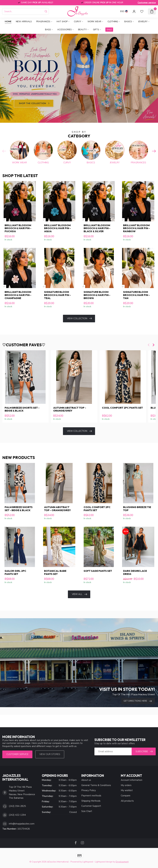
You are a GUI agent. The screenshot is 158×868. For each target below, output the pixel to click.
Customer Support (91, 805)
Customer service (147, 2)
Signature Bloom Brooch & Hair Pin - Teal (57, 294)
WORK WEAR (94, 21)
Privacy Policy (88, 790)
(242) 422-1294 (17, 814)
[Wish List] (141, 11)
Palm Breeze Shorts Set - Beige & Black (22, 409)
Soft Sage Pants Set (98, 570)
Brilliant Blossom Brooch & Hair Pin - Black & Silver (97, 228)
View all (77, 594)
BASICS (128, 21)
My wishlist (127, 790)
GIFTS (96, 29)
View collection (77, 318)
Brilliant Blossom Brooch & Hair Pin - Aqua (57, 228)
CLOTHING (113, 21)
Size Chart (86, 811)
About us (86, 780)
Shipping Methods (90, 800)
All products (127, 800)
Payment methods (91, 795)
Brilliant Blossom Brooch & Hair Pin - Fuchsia (18, 228)
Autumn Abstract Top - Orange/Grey (69, 409)
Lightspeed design (103, 861)
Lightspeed (87, 861)
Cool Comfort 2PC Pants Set (122, 407)
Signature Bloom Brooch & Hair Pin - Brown (97, 294)
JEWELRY (143, 21)
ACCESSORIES (64, 29)
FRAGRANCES (43, 21)
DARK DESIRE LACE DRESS (135, 572)
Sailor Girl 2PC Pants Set (15, 572)
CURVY (77, 21)
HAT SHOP (62, 21)
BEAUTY (82, 29)
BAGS (48, 29)
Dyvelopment (122, 861)
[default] (4, 220)
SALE (109, 29)
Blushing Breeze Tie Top (137, 509)
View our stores (49, 754)
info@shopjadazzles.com (21, 823)
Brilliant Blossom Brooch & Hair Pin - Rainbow (136, 228)
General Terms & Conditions (96, 785)
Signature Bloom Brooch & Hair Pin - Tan (136, 294)
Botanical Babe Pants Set (55, 572)
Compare (125, 795)
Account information (131, 780)
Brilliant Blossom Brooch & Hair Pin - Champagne (18, 294)
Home (8, 21)
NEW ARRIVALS (24, 21)
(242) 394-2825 (17, 806)
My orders (126, 785)
